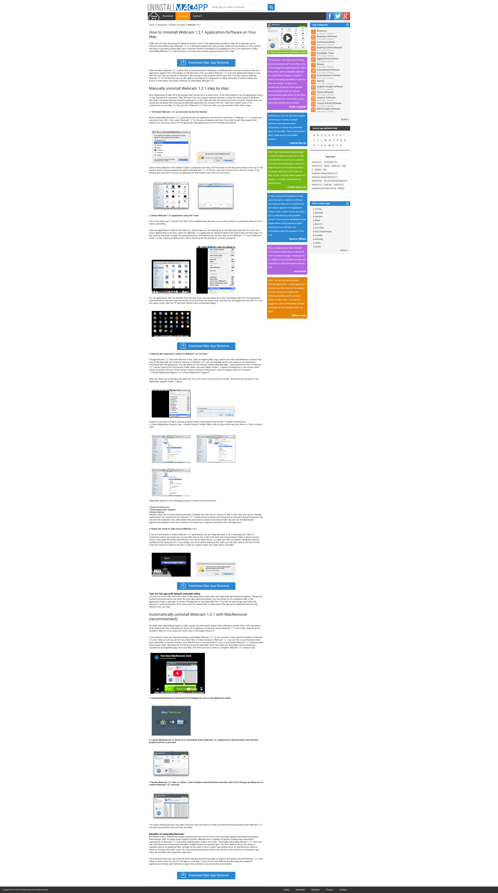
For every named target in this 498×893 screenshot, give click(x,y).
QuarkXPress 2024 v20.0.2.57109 (324, 188)
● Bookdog (318, 239)
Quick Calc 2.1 (317, 162)
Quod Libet (328, 185)
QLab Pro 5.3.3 (317, 185)
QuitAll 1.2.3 (335, 166)
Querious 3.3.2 (317, 166)
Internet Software (177, 25)
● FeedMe (318, 235)
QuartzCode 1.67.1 (330, 162)
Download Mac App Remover (209, 62)
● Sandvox (318, 216)
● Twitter (317, 209)
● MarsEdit (318, 213)
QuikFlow (341, 188)
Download (168, 16)
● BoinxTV (318, 224)
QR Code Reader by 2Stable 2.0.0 (335, 181)
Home (152, 25)
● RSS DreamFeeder (322, 231)
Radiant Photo (317, 181)
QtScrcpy (318, 170)
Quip (324, 170)
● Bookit (317, 246)
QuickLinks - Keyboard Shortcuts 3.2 (324, 177)
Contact (197, 16)
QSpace (327, 166)
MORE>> (345, 119)
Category (183, 16)
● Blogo (316, 220)
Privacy (329, 889)
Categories (162, 25)
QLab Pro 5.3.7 (339, 185)
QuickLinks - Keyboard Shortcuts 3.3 (324, 173)
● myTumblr (318, 228)
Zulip (344, 166)
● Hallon (317, 243)
